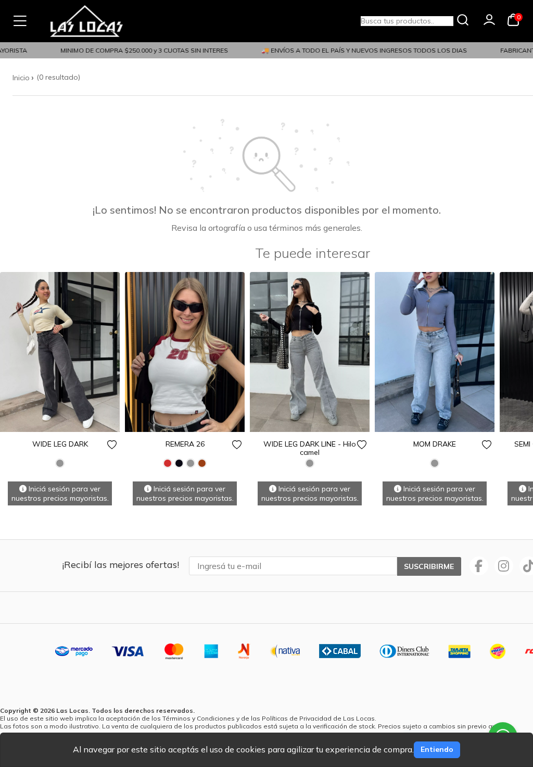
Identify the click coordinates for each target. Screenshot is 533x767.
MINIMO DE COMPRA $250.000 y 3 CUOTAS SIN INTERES (138, 50)
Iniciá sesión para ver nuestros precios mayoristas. (60, 493)
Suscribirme (429, 566)
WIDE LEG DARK (60, 444)
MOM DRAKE (434, 444)
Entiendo (437, 749)
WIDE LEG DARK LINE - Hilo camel (309, 448)
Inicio (21, 77)
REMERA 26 (185, 444)
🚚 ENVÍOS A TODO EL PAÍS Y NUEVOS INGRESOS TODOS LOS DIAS (358, 50)
